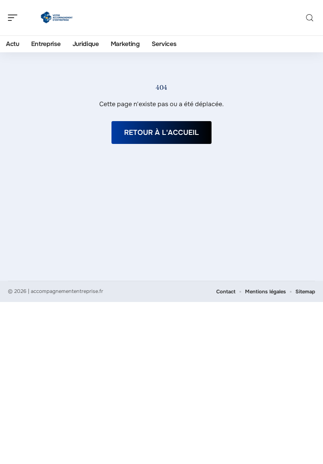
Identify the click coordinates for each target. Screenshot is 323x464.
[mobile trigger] (14, 17)
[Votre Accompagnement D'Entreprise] (56, 17)
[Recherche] (309, 18)
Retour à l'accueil (161, 132)
